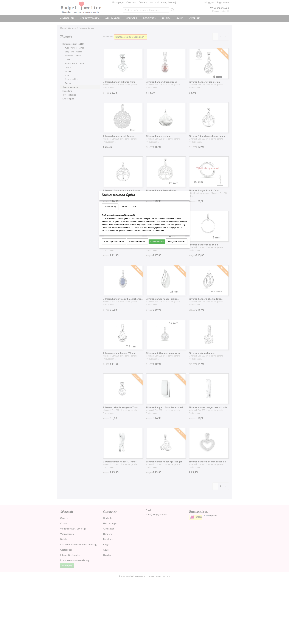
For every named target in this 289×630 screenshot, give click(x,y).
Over (134, 206)
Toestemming (110, 206)
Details (124, 206)
